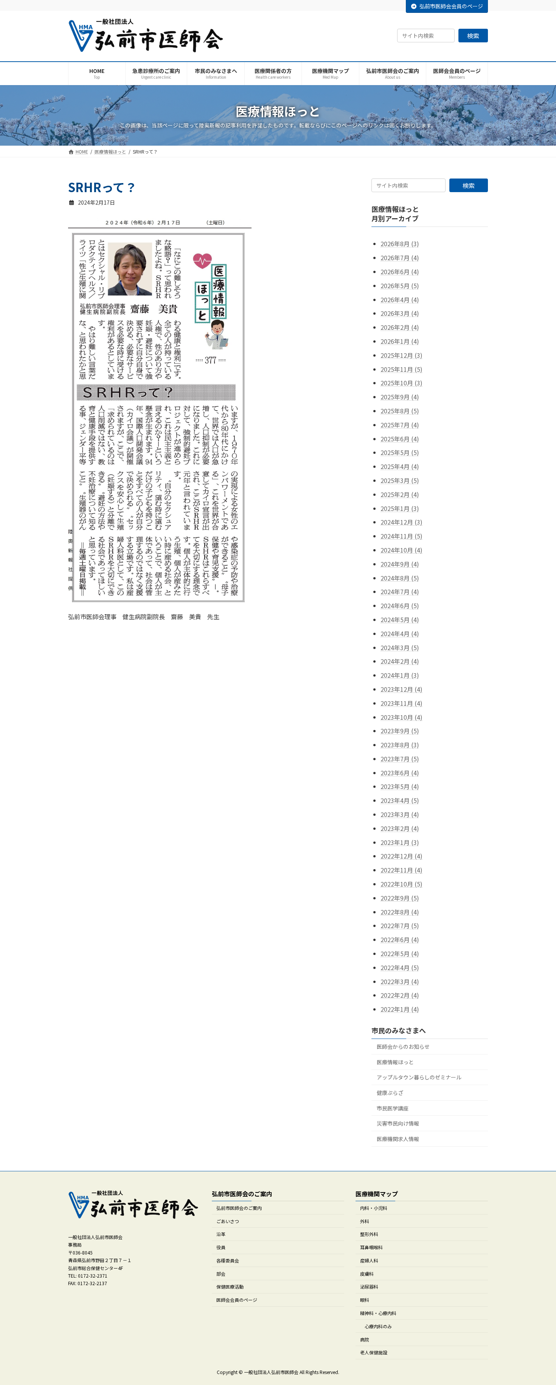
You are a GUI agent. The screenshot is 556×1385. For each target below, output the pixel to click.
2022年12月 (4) (401, 856)
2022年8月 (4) (400, 911)
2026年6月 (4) (400, 271)
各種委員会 (227, 1260)
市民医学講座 (392, 1108)
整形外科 (369, 1234)
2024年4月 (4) (400, 633)
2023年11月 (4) (401, 703)
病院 (364, 1339)
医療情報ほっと (395, 1062)
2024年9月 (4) (400, 563)
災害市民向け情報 (398, 1123)
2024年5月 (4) (400, 619)
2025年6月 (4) (400, 438)
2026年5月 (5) (400, 285)
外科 (364, 1220)
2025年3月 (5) (400, 480)
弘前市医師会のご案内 (239, 1208)
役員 (220, 1247)
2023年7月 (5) (400, 758)
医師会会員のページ (236, 1299)
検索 (473, 35)
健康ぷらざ (390, 1092)
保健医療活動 (230, 1286)
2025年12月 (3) (401, 355)
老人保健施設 (373, 1352)
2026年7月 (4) (400, 257)
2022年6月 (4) (400, 939)
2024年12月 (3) (401, 522)
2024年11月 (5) (401, 535)
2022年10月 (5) (401, 883)
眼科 (364, 1299)
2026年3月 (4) (400, 313)
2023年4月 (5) (400, 800)
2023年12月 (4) (401, 689)
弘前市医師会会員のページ (451, 6)
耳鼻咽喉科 (371, 1247)
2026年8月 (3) (400, 243)
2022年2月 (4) (400, 995)
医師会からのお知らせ (403, 1046)
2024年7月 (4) (400, 591)
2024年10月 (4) (401, 549)
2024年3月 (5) (400, 647)
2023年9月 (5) (400, 730)
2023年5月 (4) (400, 786)
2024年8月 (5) (400, 577)
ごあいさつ (227, 1220)
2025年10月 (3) (401, 383)
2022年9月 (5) (400, 897)
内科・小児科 (373, 1208)
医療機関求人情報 (398, 1139)
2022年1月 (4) (400, 1009)
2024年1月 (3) (400, 675)
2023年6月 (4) (400, 772)
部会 (220, 1273)
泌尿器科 (369, 1286)
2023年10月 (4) (401, 717)
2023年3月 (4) (400, 814)
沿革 (220, 1234)
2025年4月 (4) (400, 466)
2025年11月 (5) (401, 369)
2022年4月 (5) (400, 967)
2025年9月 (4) (400, 396)
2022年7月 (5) (400, 925)
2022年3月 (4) (400, 981)
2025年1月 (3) (400, 508)
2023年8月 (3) (400, 744)
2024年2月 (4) (400, 661)
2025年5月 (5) (400, 452)
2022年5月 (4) (400, 953)
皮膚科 (367, 1273)
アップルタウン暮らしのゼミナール (419, 1077)
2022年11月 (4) (401, 869)
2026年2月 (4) (400, 327)
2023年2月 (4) (400, 828)
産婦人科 (369, 1260)
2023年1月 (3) (400, 842)
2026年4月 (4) (400, 299)
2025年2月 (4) (400, 494)
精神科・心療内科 (378, 1313)
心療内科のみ (378, 1326)
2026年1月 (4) (400, 341)
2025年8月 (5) (400, 410)
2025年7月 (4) (400, 424)
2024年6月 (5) (400, 605)
